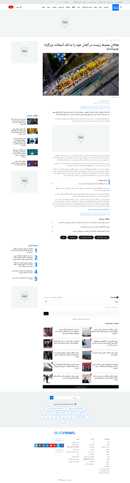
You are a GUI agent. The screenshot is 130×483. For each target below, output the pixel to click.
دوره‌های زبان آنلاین (89, 464)
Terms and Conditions (73, 447)
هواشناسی (91, 447)
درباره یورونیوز (75, 442)
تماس (78, 454)
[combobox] (60, 2)
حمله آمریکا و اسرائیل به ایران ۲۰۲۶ (55, 409)
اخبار (115, 40)
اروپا (100, 7)
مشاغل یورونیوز (75, 457)
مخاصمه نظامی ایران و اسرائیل (75, 409)
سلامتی (54, 7)
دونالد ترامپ (48, 413)
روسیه (52, 417)
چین (44, 417)
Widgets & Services (88, 459)
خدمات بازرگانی (75, 444)
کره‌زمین (61, 7)
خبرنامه (60, 451)
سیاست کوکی (76, 449)
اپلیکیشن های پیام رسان (88, 457)
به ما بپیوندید (91, 452)
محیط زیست (73, 237)
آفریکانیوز (92, 461)
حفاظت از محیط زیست (86, 237)
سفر (78, 7)
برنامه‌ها (107, 464)
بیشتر (77, 439)
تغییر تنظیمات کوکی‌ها (74, 461)
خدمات (92, 439)
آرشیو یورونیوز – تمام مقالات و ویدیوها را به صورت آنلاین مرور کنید (104, 471)
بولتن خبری (91, 444)
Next (73, 7)
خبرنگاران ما (106, 466)
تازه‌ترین (106, 7)
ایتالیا (60, 417)
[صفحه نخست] (118, 40)
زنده (11, 7)
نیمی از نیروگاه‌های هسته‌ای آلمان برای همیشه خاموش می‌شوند (93, 184)
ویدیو (48, 7)
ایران (67, 417)
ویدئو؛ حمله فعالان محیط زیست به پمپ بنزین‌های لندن (94, 227)
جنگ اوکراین (82, 413)
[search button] (51, 2)
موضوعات (106, 439)
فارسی (118, 2)
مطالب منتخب (32, 116)
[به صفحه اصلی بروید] (115, 7)
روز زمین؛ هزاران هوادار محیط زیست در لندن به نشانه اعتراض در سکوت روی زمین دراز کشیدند (84, 223)
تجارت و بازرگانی (87, 7)
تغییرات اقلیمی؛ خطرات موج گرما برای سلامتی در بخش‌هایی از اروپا (91, 231)
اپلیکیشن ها (91, 454)
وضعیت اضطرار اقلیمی (102, 237)
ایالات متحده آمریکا (60, 413)
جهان (95, 7)
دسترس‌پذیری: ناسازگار (74, 459)
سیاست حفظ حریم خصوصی (72, 452)
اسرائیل (72, 413)
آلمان (107, 40)
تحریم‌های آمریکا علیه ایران (80, 417)
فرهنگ (68, 7)
